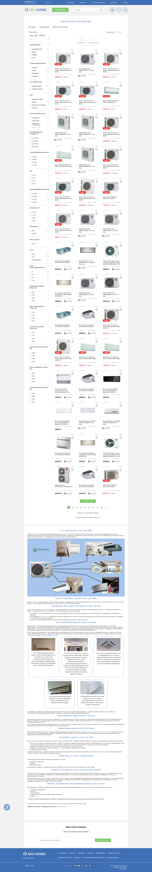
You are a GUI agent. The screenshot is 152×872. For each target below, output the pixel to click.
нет (40, 257)
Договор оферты (113, 857)
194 (40, 393)
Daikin (40, 52)
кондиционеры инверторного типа (98, 732)
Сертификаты (101, 853)
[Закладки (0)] (118, 9)
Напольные (40, 128)
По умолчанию (110, 32)
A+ (40, 274)
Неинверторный (40, 89)
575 (40, 295)
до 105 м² (40, 141)
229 (40, 399)
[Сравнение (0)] (112, 9)
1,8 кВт (40, 159)
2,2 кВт (40, 165)
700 (40, 353)
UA (46, 2)
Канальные (40, 118)
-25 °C (40, 215)
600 (40, 300)
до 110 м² (40, 144)
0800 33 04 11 (30, 2)
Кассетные (40, 120)
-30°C (40, 212)
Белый (40, 102)
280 (40, 373)
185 (40, 318)
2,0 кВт (40, 196)
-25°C (40, 218)
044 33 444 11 (29, 858)
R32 (40, 230)
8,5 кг (40, 183)
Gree (40, 57)
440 (40, 382)
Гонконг (40, 67)
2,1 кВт (40, 162)
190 (40, 321)
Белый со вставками (40, 105)
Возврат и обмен (114, 853)
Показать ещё (87, 501)
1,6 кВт (40, 156)
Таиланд (40, 76)
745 (40, 358)
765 (40, 361)
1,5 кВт (40, 193)
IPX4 (40, 244)
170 (40, 335)
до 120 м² (40, 146)
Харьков (63, 806)
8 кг (40, 178)
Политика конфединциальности (94, 857)
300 (40, 376)
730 (40, 356)
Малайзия (40, 73)
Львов (58, 806)
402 (40, 379)
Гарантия (113, 2)
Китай (40, 70)
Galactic (40, 55)
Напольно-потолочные (40, 124)
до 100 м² (40, 138)
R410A (40, 233)
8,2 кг (40, 181)
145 (40, 332)
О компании (70, 2)
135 (40, 315)
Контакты (83, 2)
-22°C (40, 221)
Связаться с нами (103, 840)
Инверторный (40, 86)
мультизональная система (49, 635)
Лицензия (81, 853)
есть (40, 254)
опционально (40, 260)
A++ (40, 277)
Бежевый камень (40, 99)
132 (40, 312)
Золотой (40, 108)
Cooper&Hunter (40, 49)
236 (40, 402)
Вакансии (90, 853)
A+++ (40, 280)
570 (40, 292)
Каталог (62, 10)
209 (40, 396)
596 (40, 298)
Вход (126, 2)
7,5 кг (40, 175)
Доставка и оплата (98, 2)
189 (40, 341)
